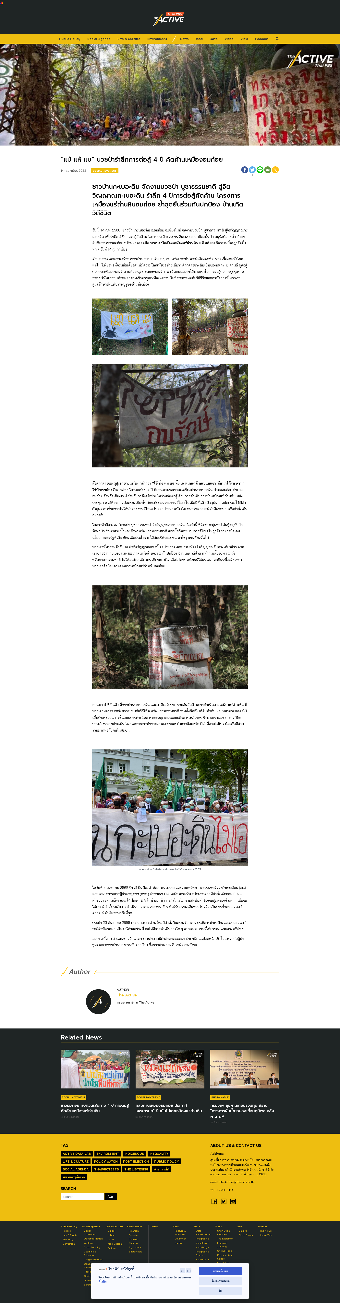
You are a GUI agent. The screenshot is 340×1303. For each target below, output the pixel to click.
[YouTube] (233, 1201)
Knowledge (202, 1247)
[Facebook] (244, 172)
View (244, 39)
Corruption (69, 1243)
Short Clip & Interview (223, 1232)
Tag (64, 1145)
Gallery (243, 1230)
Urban (111, 1235)
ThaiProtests (106, 1169)
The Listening (136, 1169)
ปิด (220, 1290)
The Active (127, 995)
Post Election (136, 1161)
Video (229, 39)
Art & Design (115, 1243)
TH (189, 1270)
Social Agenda (98, 39)
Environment (157, 39)
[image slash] (174, 39)
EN (182, 1270)
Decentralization (93, 1238)
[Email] (267, 172)
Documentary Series (225, 1257)
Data (214, 39)
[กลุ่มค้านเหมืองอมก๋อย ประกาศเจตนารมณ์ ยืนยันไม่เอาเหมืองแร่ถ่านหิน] (170, 1071)
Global (111, 1230)
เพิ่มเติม (102, 1281)
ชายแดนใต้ (161, 1169)
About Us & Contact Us (235, 1145)
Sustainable (220, 1097)
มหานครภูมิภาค (74, 1177)
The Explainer (225, 1238)
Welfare (88, 1242)
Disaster (134, 1235)
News (184, 39)
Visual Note (202, 1242)
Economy (68, 1239)
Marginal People (93, 1259)
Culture (112, 1248)
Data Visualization (203, 1232)
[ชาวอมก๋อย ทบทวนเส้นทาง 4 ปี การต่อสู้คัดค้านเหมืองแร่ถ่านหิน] (95, 1071)
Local (111, 1239)
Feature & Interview (180, 1232)
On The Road (224, 1250)
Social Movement (104, 170)
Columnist (180, 1238)
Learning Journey (222, 1244)
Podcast (262, 39)
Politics (67, 1230)
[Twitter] (224, 1201)
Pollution (134, 1230)
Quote (178, 1242)
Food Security (92, 1247)
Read (199, 39)
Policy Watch (106, 1161)
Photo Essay (246, 1235)
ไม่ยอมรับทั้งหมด (221, 1281)
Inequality (159, 1154)
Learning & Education (90, 1253)
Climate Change (133, 1241)
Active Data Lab (77, 1154)
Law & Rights (70, 1235)
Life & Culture (128, 39)
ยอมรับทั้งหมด (220, 1271)
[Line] (260, 172)
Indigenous (134, 1154)
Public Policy (69, 39)
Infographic (202, 1238)
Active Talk (266, 1235)
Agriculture (135, 1247)
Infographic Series (202, 1253)
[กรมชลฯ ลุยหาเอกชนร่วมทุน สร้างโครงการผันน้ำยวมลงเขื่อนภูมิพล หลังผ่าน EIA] (244, 1071)
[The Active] (168, 19)
